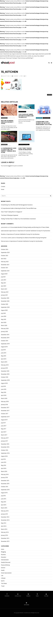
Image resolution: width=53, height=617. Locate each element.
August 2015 (4, 492)
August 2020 (4, 310)
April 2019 (3, 359)
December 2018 (5, 371)
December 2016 (5, 444)
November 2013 (5, 541)
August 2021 (4, 273)
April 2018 (3, 395)
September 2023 (5, 252)
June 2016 (3, 462)
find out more (4, 241)
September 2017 (5, 416)
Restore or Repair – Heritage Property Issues (7, 122)
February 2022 (4, 261)
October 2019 (4, 340)
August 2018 (4, 383)
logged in (10, 166)
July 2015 (3, 495)
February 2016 (4, 474)
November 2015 (5, 483)
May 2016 (3, 465)
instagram (26, 604)
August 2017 (4, 419)
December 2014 (5, 517)
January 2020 (4, 331)
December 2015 (5, 480)
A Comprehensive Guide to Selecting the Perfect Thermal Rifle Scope (8, 150)
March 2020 (4, 325)
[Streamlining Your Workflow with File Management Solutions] (44, 110)
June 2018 (3, 389)
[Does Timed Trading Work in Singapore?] (26, 136)
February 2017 (4, 438)
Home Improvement (6, 573)
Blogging (3, 552)
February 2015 (4, 511)
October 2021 (4, 267)
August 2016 (4, 456)
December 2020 (5, 298)
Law (2, 575)
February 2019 (4, 365)
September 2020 (5, 307)
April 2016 (3, 468)
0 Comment (15, 76)
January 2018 (4, 404)
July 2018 (3, 386)
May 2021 (3, 283)
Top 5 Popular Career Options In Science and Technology (26, 116)
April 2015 (3, 505)
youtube (46, 595)
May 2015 (3, 502)
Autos (2, 549)
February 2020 (4, 328)
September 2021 (5, 270)
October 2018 (4, 377)
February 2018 (4, 401)
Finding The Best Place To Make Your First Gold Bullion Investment (18, 218)
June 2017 (3, 425)
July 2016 (3, 459)
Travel (2, 586)
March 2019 (4, 362)
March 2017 (4, 435)
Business (39, 117)
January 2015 (4, 514)
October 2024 (4, 249)
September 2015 (5, 489)
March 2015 (4, 508)
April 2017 (3, 432)
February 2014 (4, 532)
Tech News (46, 117)
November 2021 (5, 264)
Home (2, 189)
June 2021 (3, 280)
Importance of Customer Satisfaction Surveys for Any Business (34, 230)
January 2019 (4, 368)
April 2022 (3, 258)
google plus (18, 595)
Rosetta (3, 234)
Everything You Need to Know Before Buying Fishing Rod (31, 237)
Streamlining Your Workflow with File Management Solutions (44, 123)
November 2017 (5, 410)
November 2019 (5, 337)
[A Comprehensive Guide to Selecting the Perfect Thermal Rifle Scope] (9, 136)
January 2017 (4, 441)
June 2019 (3, 353)
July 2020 (3, 313)
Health (2, 570)
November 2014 (5, 520)
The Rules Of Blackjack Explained (9, 215)
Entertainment (5, 559)
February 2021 (4, 292)
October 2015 (4, 486)
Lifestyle (3, 578)
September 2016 (5, 453)
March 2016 (4, 471)
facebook (7, 595)
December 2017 (5, 407)
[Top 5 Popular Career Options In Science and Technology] (26, 106)
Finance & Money (24, 144)
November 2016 (5, 447)
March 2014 (4, 529)
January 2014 (4, 535)
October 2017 (4, 413)
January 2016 (4, 477)
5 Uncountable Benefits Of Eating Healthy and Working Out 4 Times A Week (29, 227)
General (4, 117)
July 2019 (3, 349)
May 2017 (3, 428)
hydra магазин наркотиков (8, 230)
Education (22, 111)
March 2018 (4, 398)
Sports (2, 580)
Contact (3, 186)
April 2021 (3, 286)
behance (28, 595)
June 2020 (3, 316)
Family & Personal (5, 562)
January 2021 (4, 295)
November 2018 (5, 374)
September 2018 (5, 380)
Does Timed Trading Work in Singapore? (25, 149)
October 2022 (4, 255)
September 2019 (5, 343)
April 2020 (3, 322)
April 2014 (3, 526)
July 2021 (3, 277)
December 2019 (5, 334)
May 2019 (3, 356)
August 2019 (4, 346)
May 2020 (3, 319)
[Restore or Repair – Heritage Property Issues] (9, 110)
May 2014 (3, 523)
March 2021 (4, 289)
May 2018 (3, 392)
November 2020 (5, 301)
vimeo (37, 595)
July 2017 (3, 422)
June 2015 (3, 498)
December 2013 (5, 538)
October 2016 (4, 450)
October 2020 (4, 304)
